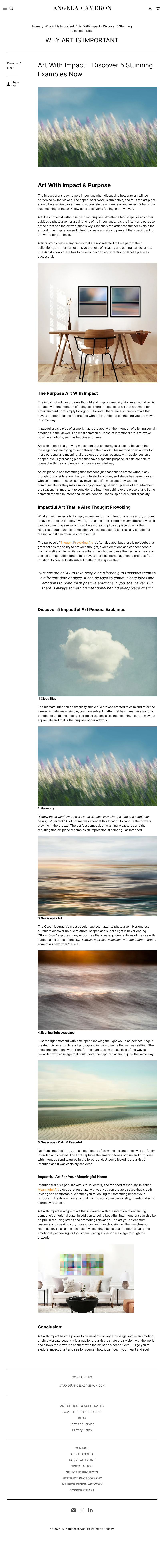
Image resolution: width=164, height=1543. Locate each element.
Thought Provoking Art (76, 542)
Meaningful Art (48, 1189)
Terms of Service (82, 1424)
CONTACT (82, 1448)
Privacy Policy (82, 1430)
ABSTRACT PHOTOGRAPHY (82, 1478)
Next (10, 67)
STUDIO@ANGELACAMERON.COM (82, 1385)
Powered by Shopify (100, 1528)
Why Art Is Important (59, 26)
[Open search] (11, 8)
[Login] (150, 8)
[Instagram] (82, 1510)
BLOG (82, 1418)
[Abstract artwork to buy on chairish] (86, 1280)
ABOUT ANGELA (82, 1454)
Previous (12, 63)
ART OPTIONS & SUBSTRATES (82, 1406)
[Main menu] (5, 8)
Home (36, 26)
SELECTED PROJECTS (82, 1472)
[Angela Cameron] (82, 8)
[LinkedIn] (90, 1510)
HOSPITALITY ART (82, 1460)
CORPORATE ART (82, 1490)
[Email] (73, 1510)
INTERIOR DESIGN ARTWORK (82, 1484)
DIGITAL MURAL (82, 1466)
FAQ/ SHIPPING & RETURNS (82, 1412)
